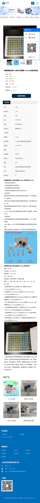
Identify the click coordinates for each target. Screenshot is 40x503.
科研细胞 (22, 434)
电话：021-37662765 (10, 468)
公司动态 (28, 450)
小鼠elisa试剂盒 (11, 420)
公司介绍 (16, 450)
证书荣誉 (16, 453)
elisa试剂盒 (26, 17)
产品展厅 (18, 17)
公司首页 (3, 450)
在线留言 (3, 456)
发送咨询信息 (21, 96)
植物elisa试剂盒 (34, 17)
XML (34, 498)
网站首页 (12, 17)
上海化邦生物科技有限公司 (10, 498)
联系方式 (28, 453)
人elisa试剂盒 (11, 399)
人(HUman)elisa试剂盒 (6, 437)
